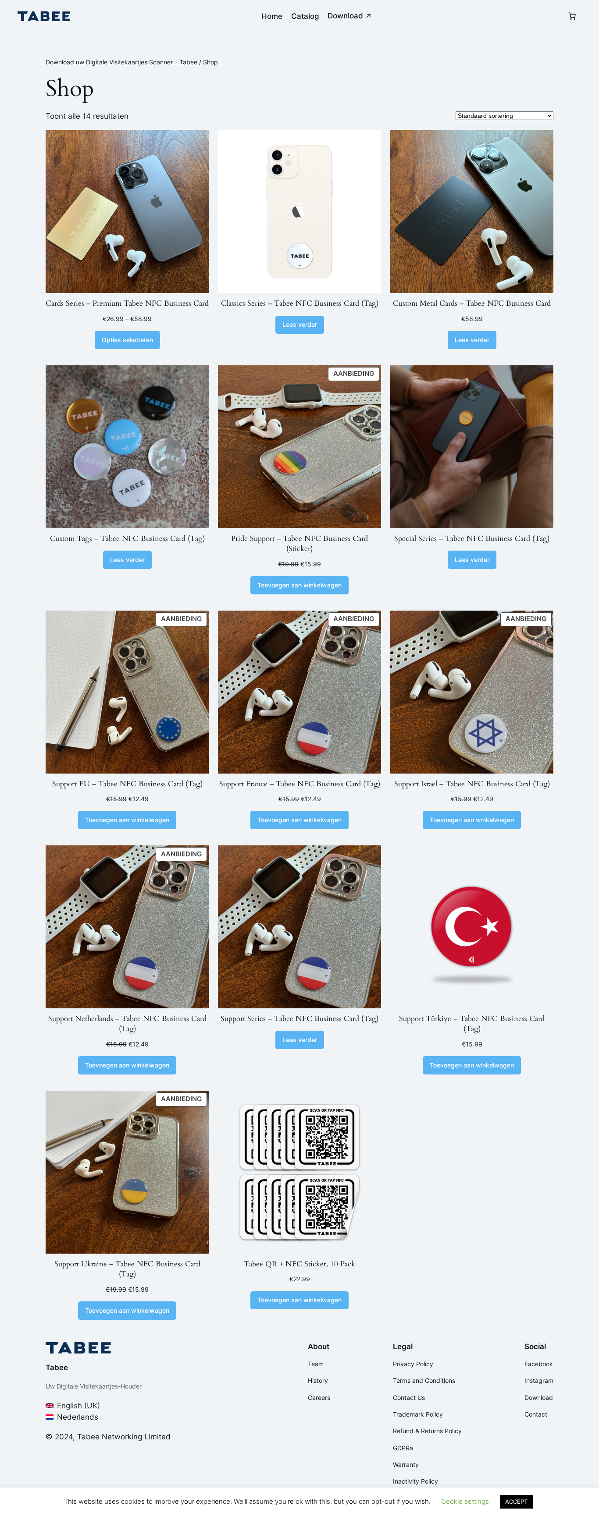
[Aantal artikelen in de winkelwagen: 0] (572, 16)
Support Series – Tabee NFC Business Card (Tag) (299, 1019)
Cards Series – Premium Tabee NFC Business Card (127, 303)
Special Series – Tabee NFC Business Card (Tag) (471, 539)
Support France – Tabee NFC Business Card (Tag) (299, 784)
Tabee (57, 1367)
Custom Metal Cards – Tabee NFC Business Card (472, 303)
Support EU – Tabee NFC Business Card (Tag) (127, 784)
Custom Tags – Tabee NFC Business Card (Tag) (127, 539)
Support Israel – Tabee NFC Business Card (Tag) (472, 784)
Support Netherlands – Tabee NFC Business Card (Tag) (127, 1024)
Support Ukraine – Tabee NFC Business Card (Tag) (127, 1269)
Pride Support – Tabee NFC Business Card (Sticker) (299, 544)
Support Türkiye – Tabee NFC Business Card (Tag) (472, 1024)
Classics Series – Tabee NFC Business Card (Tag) (299, 303)
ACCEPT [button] (516, 1501)
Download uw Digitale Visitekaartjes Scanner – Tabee (121, 62)
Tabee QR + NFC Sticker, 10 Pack (299, 1264)
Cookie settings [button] (465, 1501)
